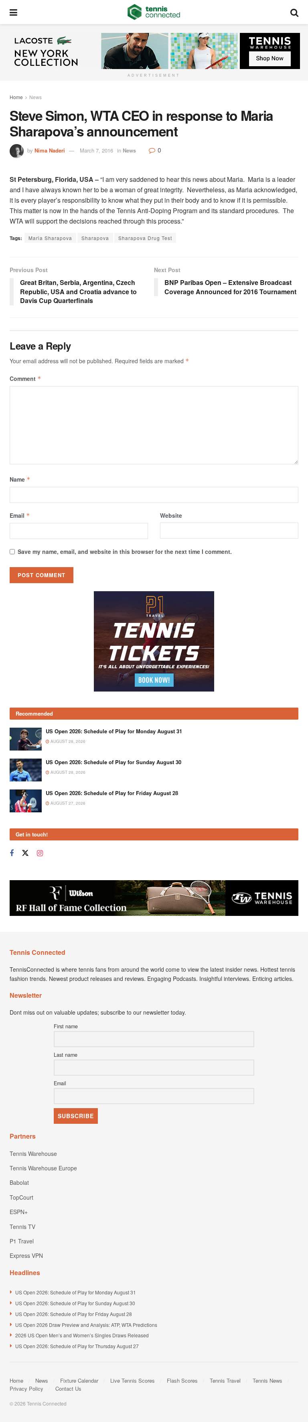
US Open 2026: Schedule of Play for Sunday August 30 (113, 762)
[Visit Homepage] (154, 12)
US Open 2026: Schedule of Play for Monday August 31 (114, 731)
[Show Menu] (13, 12)
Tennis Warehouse (33, 1153)
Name (20, 479)
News (35, 97)
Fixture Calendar (79, 1380)
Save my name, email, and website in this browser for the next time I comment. (125, 551)
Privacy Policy (26, 1388)
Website (171, 515)
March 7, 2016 (96, 150)
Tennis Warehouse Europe (43, 1168)
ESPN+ (19, 1212)
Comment (25, 378)
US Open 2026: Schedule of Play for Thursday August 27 (77, 1346)
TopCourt (21, 1197)
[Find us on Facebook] (12, 853)
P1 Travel (22, 1241)
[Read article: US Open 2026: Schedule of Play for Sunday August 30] (26, 770)
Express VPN (26, 1255)
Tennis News (267, 1380)
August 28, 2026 (67, 741)
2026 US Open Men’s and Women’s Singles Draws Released (82, 1335)
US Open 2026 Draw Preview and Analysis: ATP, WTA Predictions (86, 1324)
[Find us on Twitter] (25, 853)
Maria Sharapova (50, 237)
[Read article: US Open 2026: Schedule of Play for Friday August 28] (26, 800)
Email (20, 515)
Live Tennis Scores (132, 1380)
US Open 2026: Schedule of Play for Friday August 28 (112, 793)
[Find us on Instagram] (40, 853)
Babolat (19, 1182)
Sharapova (95, 237)
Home (16, 97)
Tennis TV (22, 1227)
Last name (65, 1054)
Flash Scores (182, 1380)
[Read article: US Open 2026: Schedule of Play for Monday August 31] (26, 739)
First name (66, 1026)
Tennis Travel (225, 1380)
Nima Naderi (49, 150)
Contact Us (68, 1388)
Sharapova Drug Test (145, 237)
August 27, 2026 (67, 803)
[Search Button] (294, 12)
